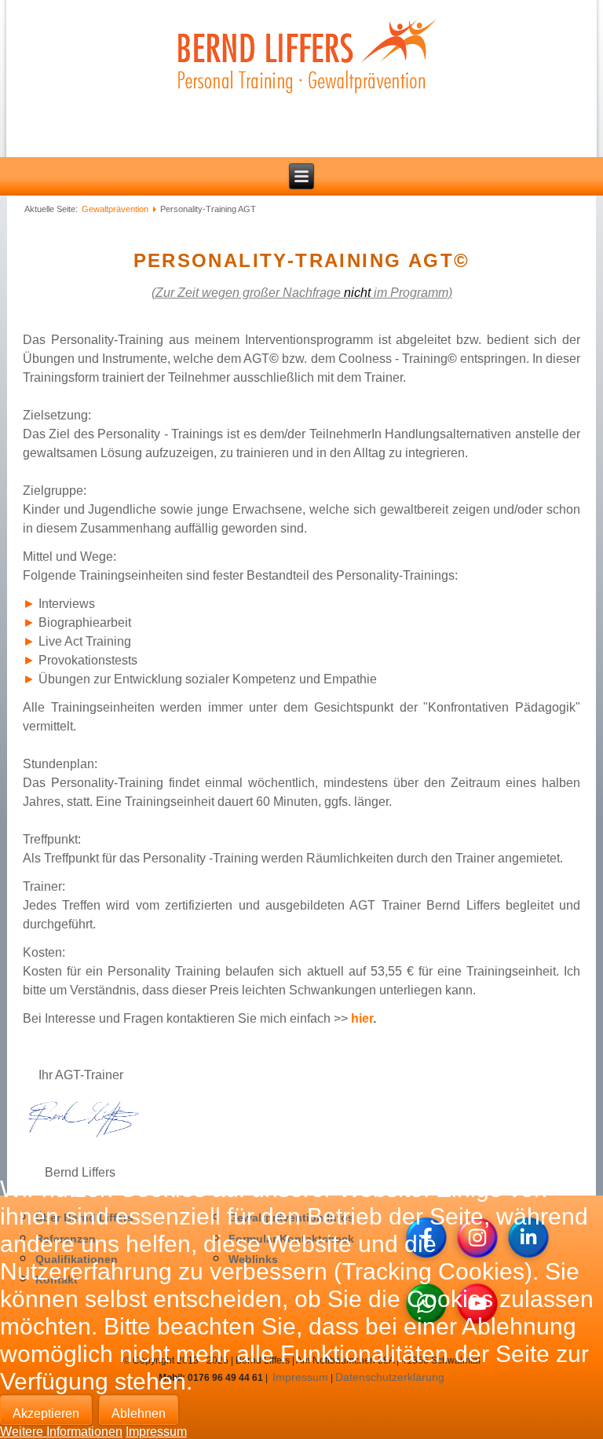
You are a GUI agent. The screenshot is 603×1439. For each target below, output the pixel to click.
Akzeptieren (46, 1413)
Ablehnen (138, 1413)
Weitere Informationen (61, 1431)
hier (362, 1018)
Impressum (156, 1431)
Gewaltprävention (115, 209)
